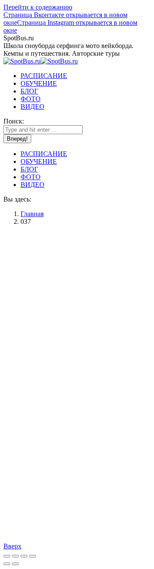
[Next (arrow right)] (15, 564)
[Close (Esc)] (6, 556)
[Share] (15, 556)
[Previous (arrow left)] (6, 564)
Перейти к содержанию (37, 7)
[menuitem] (44, 75)
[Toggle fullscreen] (24, 556)
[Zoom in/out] (32, 556)
